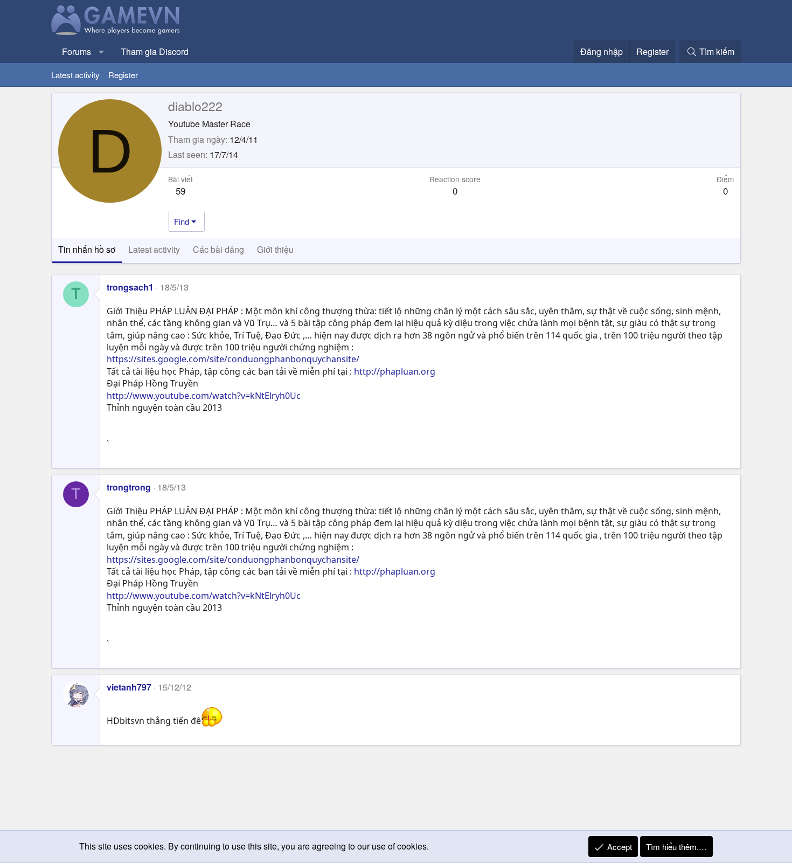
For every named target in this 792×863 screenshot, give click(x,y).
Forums (76, 51)
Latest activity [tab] (154, 249)
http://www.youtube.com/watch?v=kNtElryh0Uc (204, 396)
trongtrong (129, 487)
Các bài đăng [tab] (218, 249)
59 (180, 190)
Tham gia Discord (155, 51)
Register (123, 74)
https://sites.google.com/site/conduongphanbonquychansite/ (233, 359)
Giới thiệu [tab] (275, 249)
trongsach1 (130, 287)
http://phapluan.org (394, 371)
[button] (101, 51)
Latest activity (75, 74)
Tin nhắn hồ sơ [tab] (86, 249)
